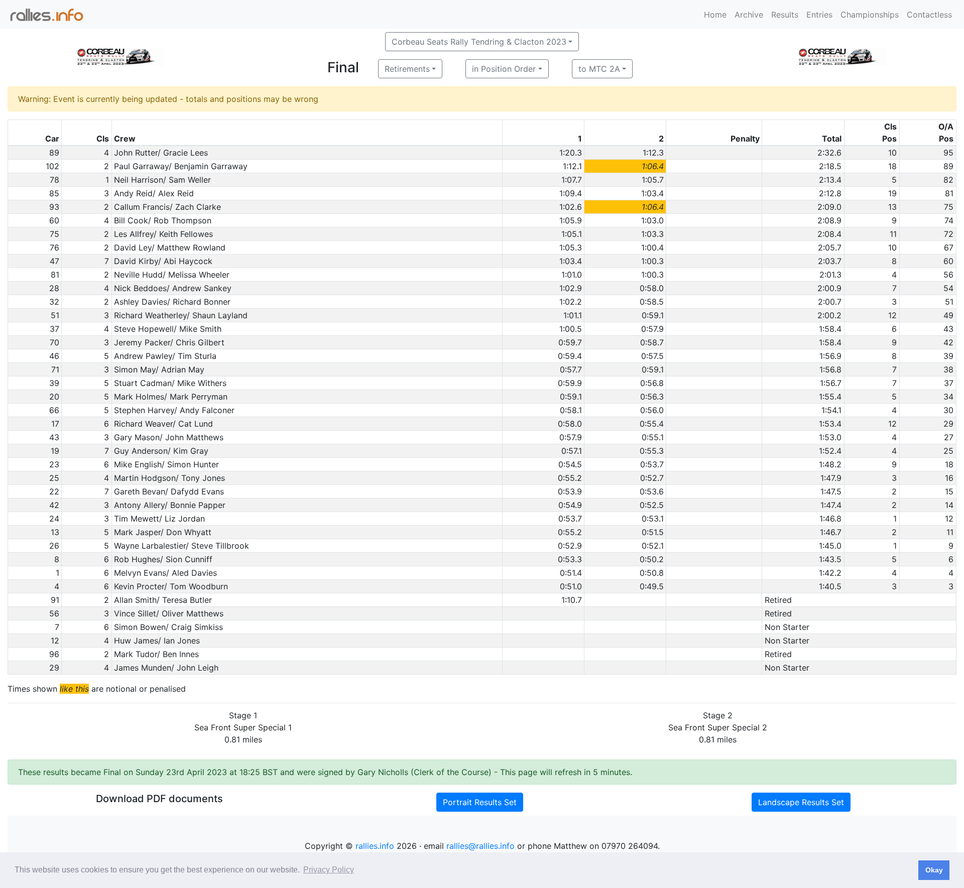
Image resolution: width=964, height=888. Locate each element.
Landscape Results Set (801, 802)
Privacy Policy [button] (328, 869)
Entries (819, 15)
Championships (869, 15)
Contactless (929, 15)
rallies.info (374, 846)
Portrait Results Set (480, 802)
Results (784, 15)
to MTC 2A (599, 69)
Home (715, 15)
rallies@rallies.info (480, 846)
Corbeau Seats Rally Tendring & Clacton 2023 (479, 42)
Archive (749, 15)
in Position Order (504, 69)
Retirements (407, 69)
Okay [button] (934, 870)
